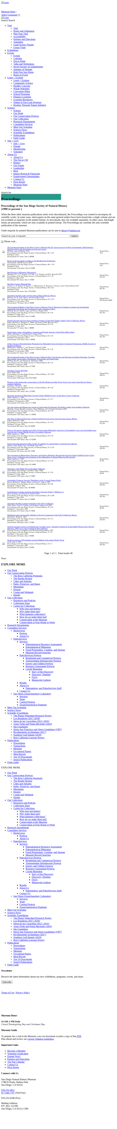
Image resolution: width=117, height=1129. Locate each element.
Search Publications (22, 759)
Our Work (18, 113)
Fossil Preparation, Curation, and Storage (45, 650)
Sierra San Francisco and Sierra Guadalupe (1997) (37, 729)
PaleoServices (20, 639)
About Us (12, 154)
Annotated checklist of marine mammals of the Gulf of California (30, 503)
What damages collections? (33, 614)
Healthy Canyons (21, 86)
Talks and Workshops (23, 64)
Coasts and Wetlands (23, 592)
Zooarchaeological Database (33, 704)
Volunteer (18, 151)
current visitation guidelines (40, 1039)
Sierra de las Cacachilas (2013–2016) (31, 721)
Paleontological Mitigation (38, 647)
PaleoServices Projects (30, 655)
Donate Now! (14, 1056)
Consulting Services (23, 124)
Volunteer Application (17, 1053)
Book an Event (20, 75)
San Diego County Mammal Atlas (19, 284)
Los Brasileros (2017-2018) (26, 718)
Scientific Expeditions (23, 132)
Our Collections (21, 119)
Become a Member (16, 1051)
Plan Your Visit (20, 33)
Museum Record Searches (38, 652)
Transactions (19, 746)
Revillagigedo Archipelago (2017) (29, 732)
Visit (9, 25)
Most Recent (19, 754)
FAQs (34, 677)
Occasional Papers (22, 751)
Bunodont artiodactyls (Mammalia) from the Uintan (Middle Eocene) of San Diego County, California (43, 395)
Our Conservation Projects (26, 116)
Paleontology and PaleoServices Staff (44, 688)
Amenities (18, 42)
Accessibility (19, 36)
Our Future (18, 165)
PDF (79, 1036)
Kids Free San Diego (23, 72)
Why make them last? (30, 611)
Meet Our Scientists (22, 127)
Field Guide (19, 138)
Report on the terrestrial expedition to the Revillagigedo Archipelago (31, 261)
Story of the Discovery (42, 672)
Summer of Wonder (22, 69)
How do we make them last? (33, 617)
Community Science (23, 83)
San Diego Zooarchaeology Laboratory (32, 693)
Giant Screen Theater (23, 44)
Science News (20, 129)
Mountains (18, 586)
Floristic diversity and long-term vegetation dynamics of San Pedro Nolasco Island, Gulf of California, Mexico (46, 320)
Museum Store (8, 11)
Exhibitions (12, 50)
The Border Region (22, 578)
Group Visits (19, 47)
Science (11, 108)
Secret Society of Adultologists (28, 66)
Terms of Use (7, 992)
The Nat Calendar (16, 1062)
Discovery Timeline (41, 674)
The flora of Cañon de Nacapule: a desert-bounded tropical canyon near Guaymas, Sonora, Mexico (42, 419)
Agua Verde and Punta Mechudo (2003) (32, 724)
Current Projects (27, 702)
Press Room (19, 182)
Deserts (17, 589)
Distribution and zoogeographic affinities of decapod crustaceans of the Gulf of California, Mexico (42, 515)
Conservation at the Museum (33, 619)
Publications (19, 135)
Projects (23, 633)
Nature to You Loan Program (27, 102)
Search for (6, 192)
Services (24, 641)
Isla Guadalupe (20, 726)
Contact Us (18, 179)
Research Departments (24, 121)
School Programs (21, 94)
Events (10, 53)
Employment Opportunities (26, 176)
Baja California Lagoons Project (28, 737)
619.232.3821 (8, 1090)
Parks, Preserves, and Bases (26, 584)
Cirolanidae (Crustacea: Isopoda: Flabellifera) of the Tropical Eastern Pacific (34, 480)
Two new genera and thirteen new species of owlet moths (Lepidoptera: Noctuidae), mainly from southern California (48, 407)
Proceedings (19, 743)
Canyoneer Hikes (21, 91)
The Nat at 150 (20, 160)
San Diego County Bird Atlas (17, 370)
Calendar (17, 58)
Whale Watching (21, 88)
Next (3, 558)
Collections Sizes (21, 603)
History (17, 162)
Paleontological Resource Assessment (44, 644)
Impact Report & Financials (26, 173)
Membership (19, 149)
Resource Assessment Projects (40, 666)
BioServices (19, 630)
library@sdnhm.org (70, 230)
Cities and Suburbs (22, 581)
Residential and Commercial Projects (43, 658)
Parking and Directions (24, 39)
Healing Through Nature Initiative (29, 105)
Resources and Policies (24, 600)
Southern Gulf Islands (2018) (27, 735)
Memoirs (17, 748)
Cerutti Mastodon (34, 669)
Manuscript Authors (41, 680)
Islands (16, 595)
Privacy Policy (23, 992)
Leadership (18, 168)
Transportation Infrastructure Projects (43, 661)
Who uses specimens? (30, 608)
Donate (16, 146)
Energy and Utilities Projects (39, 663)
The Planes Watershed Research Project (32, 715)
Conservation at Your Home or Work (37, 622)
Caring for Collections (24, 606)
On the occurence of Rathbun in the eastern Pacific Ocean (35, 540)
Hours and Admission (23, 31)
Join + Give (13, 140)
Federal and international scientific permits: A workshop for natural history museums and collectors (42, 444)
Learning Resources (23, 99)
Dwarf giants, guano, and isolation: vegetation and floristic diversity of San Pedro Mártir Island (40, 332)
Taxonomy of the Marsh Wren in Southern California (26, 469)
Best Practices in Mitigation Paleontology (21, 272)
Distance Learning (22, 97)
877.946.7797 (8, 1093)
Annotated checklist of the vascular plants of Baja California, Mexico (31, 295)
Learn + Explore (15, 77)
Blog (15, 171)
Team (22, 699)
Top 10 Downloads (22, 757)
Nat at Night (19, 61)
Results (23, 682)
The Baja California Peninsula (27, 575)
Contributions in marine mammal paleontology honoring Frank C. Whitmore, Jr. (35, 492)
